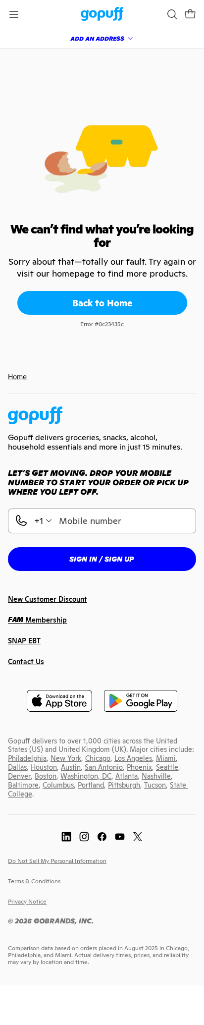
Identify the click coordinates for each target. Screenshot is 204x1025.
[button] (190, 14)
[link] (102, 14)
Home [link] (17, 376)
